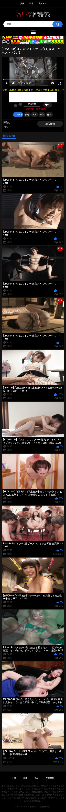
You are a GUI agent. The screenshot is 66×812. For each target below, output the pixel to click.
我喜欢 (15, 105)
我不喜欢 (20, 105)
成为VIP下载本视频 (36, 108)
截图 (42, 114)
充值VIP (42, 3)
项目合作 (50, 778)
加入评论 (50, 123)
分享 (49, 114)
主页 (14, 778)
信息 (27, 114)
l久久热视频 (31, 806)
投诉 (34, 114)
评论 (6, 122)
